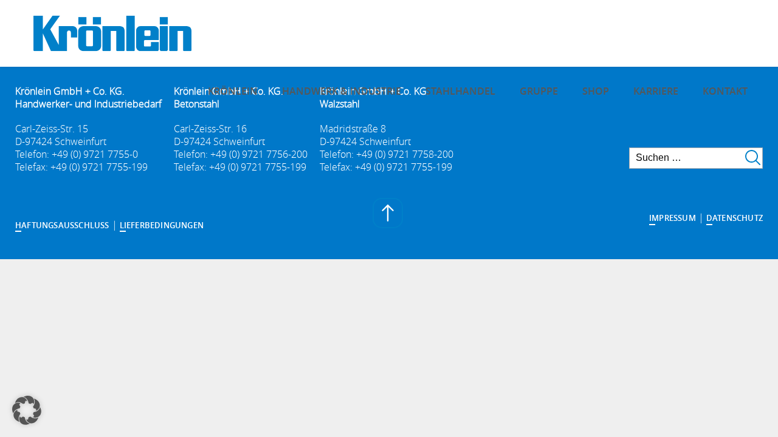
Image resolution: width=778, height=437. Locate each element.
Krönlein (233, 91)
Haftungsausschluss (62, 225)
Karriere (655, 91)
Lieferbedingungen (162, 225)
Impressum (672, 217)
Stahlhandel (460, 91)
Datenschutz (734, 217)
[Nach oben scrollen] (389, 215)
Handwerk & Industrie (341, 91)
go (752, 157)
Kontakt (725, 91)
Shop (595, 91)
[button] (26, 410)
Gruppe (539, 91)
